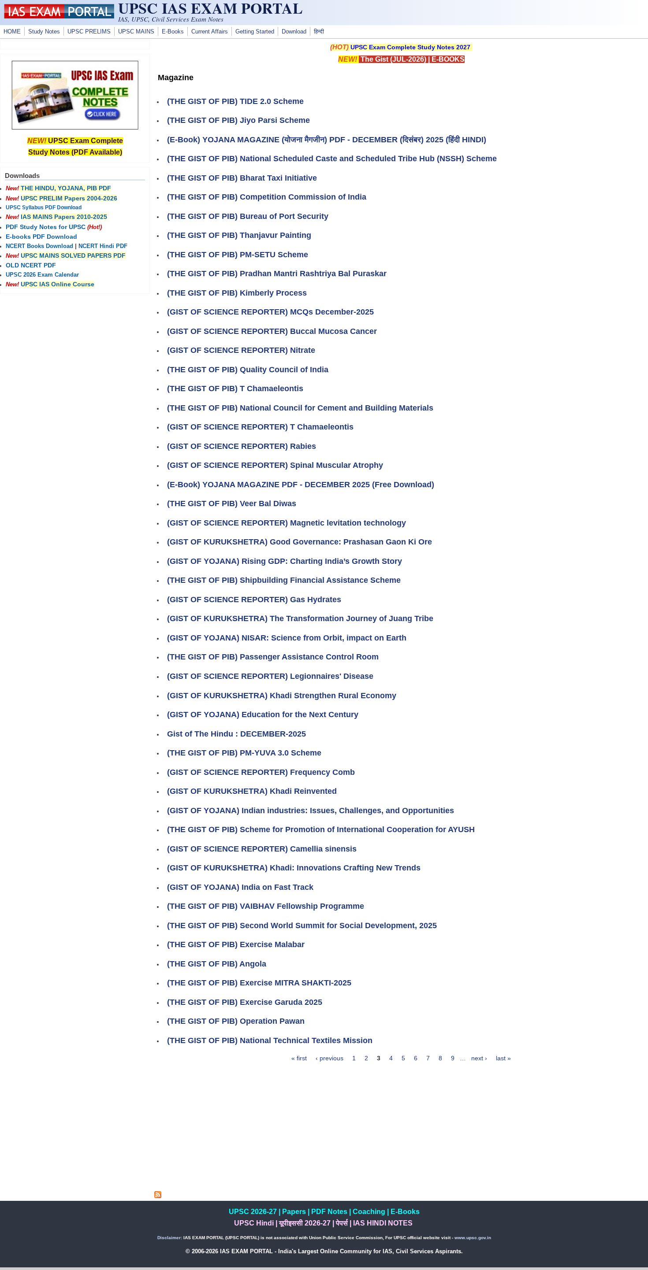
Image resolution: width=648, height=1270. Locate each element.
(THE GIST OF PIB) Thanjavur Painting (239, 235)
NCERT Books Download (39, 246)
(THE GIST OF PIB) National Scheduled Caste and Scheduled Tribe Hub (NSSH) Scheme (332, 158)
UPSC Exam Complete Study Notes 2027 (410, 47)
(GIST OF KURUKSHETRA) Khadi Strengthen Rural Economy (281, 695)
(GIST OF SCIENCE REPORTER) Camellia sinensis (262, 848)
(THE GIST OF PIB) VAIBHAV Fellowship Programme (265, 906)
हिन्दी (319, 32)
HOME (12, 32)
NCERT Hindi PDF (102, 246)
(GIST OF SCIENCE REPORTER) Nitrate (241, 350)
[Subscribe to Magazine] (157, 1196)
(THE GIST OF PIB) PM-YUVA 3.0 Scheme (244, 752)
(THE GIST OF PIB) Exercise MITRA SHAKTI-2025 (259, 982)
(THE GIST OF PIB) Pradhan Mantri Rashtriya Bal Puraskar (277, 273)
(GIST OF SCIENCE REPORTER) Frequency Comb (261, 772)
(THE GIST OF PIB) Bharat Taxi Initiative (242, 178)
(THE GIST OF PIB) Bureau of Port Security (247, 216)
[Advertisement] (401, 1129)
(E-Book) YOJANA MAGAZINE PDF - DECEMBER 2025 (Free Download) (300, 484)
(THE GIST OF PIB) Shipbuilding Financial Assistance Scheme (284, 580)
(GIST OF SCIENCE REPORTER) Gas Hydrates (254, 599)
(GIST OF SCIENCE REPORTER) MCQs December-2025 (270, 311)
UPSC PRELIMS (89, 32)
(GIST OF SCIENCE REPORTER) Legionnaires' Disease (270, 676)
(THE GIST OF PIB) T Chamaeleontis (235, 388)
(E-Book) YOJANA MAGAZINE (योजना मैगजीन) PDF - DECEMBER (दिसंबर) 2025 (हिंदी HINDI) (326, 139)
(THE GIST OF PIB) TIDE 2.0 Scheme (235, 101)
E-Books (173, 32)
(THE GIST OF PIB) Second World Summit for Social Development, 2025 (302, 925)
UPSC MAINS (136, 32)
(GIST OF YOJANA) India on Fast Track (240, 887)
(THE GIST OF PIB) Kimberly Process (237, 293)
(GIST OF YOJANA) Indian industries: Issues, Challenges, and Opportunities (310, 810)
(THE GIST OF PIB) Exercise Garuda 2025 (244, 1002)
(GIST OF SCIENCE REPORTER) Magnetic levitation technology (286, 522)
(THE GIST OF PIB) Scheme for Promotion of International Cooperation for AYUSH (321, 829)
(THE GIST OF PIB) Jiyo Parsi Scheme (238, 120)
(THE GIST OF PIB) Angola (216, 963)
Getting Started (254, 32)
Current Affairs (209, 32)
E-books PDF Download (41, 236)
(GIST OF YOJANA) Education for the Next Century (262, 714)
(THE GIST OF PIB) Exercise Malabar (236, 944)
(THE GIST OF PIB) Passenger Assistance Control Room (273, 656)
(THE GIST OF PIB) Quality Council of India (247, 369)
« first (299, 1058)
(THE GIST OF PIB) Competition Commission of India (266, 197)
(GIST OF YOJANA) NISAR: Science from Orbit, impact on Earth (286, 637)
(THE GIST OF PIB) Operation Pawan (236, 1021)
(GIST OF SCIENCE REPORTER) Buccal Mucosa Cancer (272, 331)
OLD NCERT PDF (31, 265)
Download (294, 32)
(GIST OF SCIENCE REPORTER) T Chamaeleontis (260, 426)
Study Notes (44, 32)
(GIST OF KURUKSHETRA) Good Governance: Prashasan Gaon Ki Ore (299, 541)
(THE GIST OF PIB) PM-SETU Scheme (237, 254)
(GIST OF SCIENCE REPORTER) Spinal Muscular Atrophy (275, 465)
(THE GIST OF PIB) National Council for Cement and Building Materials (300, 408)
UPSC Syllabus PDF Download (44, 207)
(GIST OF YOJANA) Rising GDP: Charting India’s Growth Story (284, 561)
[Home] (59, 16)
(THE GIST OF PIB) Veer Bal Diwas (231, 503)
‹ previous (329, 1058)
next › (479, 1058)
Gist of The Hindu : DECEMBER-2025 (236, 733)
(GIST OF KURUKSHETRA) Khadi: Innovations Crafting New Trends (294, 867)
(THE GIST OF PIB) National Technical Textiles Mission (269, 1040)
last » (503, 1058)
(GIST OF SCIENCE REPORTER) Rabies (241, 446)
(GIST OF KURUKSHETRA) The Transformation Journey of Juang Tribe (300, 618)
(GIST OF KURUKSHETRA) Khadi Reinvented (252, 791)
